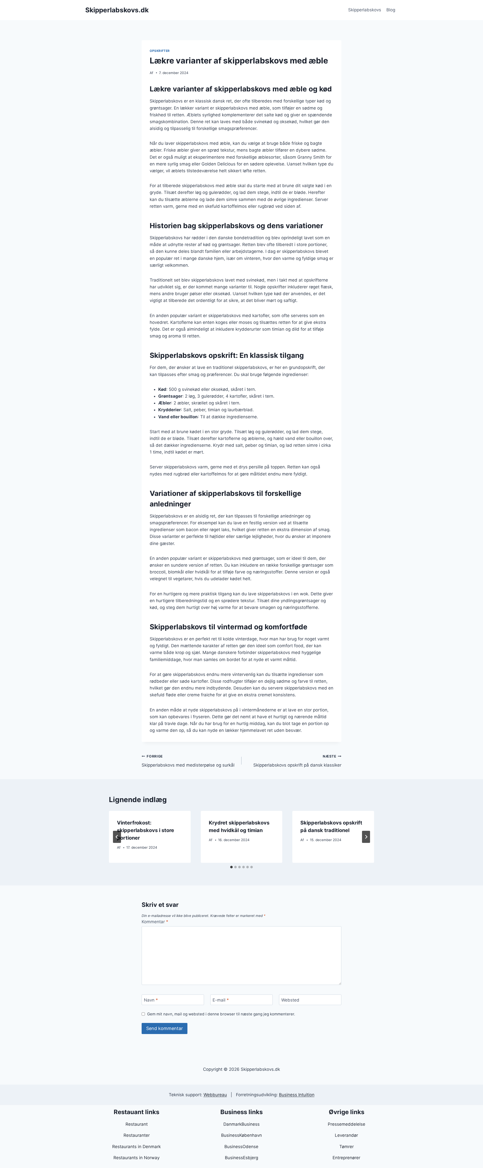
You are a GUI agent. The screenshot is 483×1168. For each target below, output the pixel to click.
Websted (290, 1000)
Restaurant (137, 1124)
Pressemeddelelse (346, 1124)
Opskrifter (160, 51)
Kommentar (155, 921)
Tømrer (346, 1146)
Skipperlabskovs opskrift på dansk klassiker (297, 761)
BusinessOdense (241, 1146)
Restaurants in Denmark (136, 1146)
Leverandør (346, 1135)
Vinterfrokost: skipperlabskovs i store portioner (145, 830)
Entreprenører (346, 1157)
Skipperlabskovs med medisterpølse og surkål (188, 761)
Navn (151, 1000)
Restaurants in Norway (136, 1157)
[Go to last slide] (117, 837)
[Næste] (366, 837)
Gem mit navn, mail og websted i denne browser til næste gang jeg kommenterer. (221, 1014)
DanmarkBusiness (241, 1124)
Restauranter (137, 1135)
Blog (390, 9)
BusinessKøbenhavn (241, 1135)
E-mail (221, 1000)
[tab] (231, 867)
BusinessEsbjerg (241, 1157)
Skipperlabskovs (364, 9)
